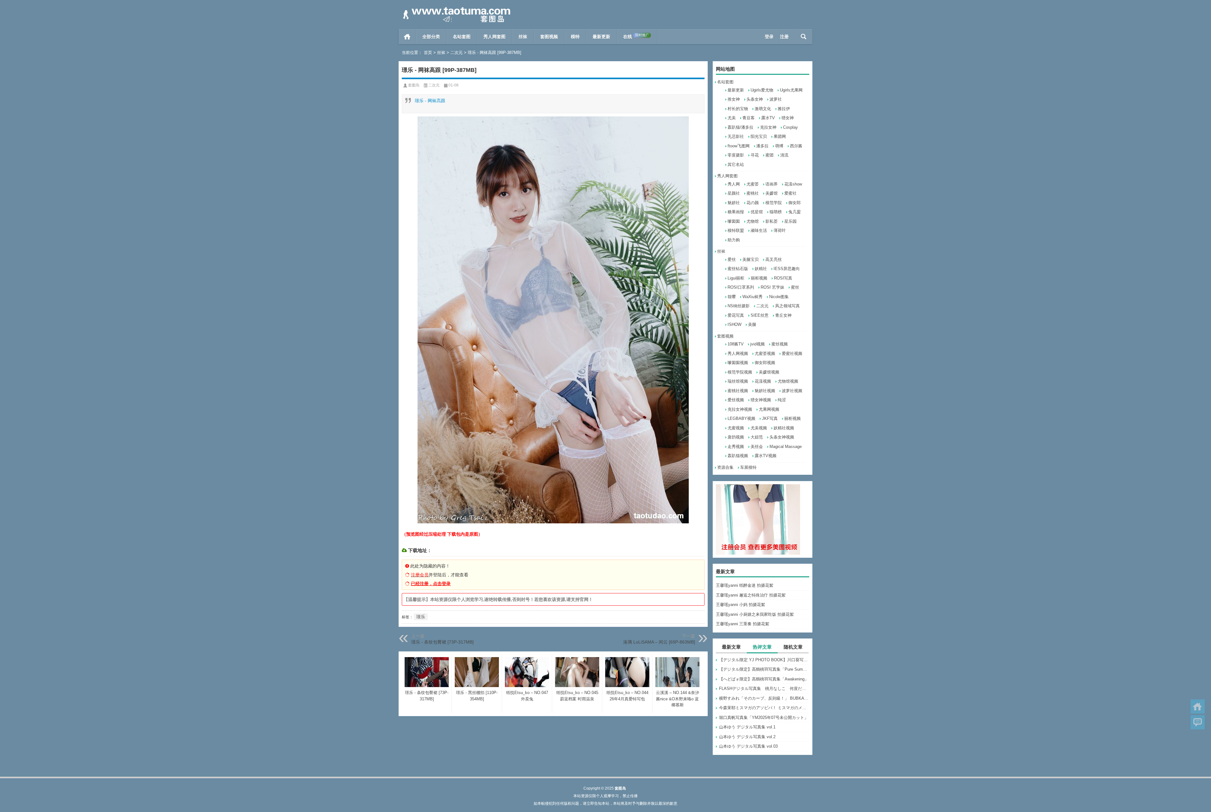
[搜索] (803, 36)
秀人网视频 (738, 353)
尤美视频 (759, 428)
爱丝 (732, 259)
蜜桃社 (752, 193)
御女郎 (794, 202)
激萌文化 (763, 108)
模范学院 (773, 202)
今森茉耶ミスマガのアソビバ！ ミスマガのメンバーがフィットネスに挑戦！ (764, 707)
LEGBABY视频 (741, 418)
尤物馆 (752, 221)
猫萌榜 (775, 211)
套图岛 (413, 85)
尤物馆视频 (788, 381)
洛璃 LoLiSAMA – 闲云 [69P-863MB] (659, 641)
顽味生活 (759, 230)
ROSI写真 (783, 278)
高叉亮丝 (773, 259)
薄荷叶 (780, 230)
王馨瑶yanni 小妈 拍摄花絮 (740, 604)
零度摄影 (736, 155)
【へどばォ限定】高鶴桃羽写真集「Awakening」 (764, 679)
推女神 (734, 99)
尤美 (732, 117)
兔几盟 (794, 211)
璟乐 (420, 616)
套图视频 (549, 36)
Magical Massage (785, 446)
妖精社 (761, 268)
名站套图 (462, 36)
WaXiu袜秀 (752, 296)
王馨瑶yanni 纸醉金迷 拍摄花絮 (744, 585)
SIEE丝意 (760, 315)
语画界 (771, 184)
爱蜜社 (790, 193)
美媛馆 (771, 193)
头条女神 (754, 99)
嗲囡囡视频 (738, 362)
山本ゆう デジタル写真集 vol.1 (747, 727)
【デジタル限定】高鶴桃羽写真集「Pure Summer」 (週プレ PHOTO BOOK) (764, 669)
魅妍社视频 (765, 390)
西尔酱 (796, 146)
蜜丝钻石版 (738, 268)
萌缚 (779, 146)
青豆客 (748, 117)
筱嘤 (732, 296)
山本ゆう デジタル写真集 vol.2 (747, 736)
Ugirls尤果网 (791, 90)
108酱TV (736, 344)
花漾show (793, 184)
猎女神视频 (761, 399)
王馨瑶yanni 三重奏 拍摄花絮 (742, 623)
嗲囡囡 (734, 221)
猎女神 (787, 117)
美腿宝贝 (750, 259)
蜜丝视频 (779, 344)
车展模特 (748, 467)
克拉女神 (768, 127)
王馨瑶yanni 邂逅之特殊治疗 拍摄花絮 (751, 595)
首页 (407, 36)
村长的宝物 (738, 108)
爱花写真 (736, 315)
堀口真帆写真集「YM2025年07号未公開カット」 (763, 717)
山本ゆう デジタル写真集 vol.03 (748, 746)
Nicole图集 (779, 296)
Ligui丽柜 (736, 278)
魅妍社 (734, 202)
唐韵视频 (736, 437)
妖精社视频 (784, 428)
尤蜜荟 (752, 184)
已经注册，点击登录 (431, 583)
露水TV (768, 117)
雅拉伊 (784, 108)
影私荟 (771, 221)
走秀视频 (736, 446)
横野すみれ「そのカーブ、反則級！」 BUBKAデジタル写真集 (764, 698)
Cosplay (790, 127)
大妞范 (757, 437)
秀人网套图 (494, 36)
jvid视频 (757, 344)
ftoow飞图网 (739, 146)
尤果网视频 (769, 409)
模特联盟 (736, 230)
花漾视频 (763, 381)
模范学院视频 (740, 372)
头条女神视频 (781, 437)
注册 (784, 36)
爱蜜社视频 (792, 353)
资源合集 (725, 467)
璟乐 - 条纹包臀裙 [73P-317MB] (442, 641)
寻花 (755, 155)
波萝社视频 (792, 390)
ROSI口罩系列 (741, 287)
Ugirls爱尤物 (762, 90)
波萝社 (775, 99)
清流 (784, 155)
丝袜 (522, 36)
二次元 (456, 52)
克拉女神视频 (740, 409)
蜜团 (769, 155)
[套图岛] (455, 8)
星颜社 (734, 193)
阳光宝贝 (759, 136)
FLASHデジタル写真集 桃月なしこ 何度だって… (764, 688)
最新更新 (601, 36)
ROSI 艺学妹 (772, 287)
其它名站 (736, 164)
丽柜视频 (759, 278)
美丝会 (757, 446)
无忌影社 (736, 136)
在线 (636, 36)
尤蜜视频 (736, 428)
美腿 (752, 324)
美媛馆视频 (769, 372)
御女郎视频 (765, 362)
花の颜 (752, 202)
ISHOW (734, 324)
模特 (575, 36)
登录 (769, 36)
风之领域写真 (787, 305)
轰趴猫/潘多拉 (740, 127)
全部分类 (431, 36)
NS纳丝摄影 (739, 305)
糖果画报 (736, 211)
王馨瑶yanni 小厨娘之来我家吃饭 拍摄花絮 (755, 614)
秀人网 (734, 184)
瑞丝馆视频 (738, 381)
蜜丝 (795, 287)
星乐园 (790, 221)
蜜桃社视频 (738, 390)
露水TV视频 (765, 455)
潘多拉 (762, 146)
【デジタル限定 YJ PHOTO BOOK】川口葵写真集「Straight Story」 (764, 659)
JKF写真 (770, 418)
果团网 (780, 136)
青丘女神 (783, 315)
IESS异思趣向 (787, 268)
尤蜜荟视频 (765, 353)
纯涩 (782, 399)
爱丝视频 (736, 399)
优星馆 (757, 211)
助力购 (734, 240)
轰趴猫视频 (738, 455)
